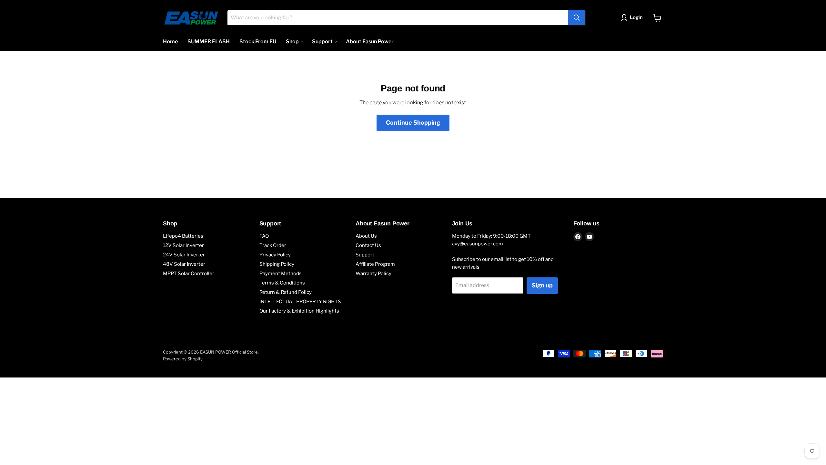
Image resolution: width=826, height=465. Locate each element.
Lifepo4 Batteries (183, 236)
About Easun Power (370, 41)
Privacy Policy (275, 255)
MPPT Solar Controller (188, 273)
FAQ (264, 236)
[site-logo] (191, 17)
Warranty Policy (373, 273)
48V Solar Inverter (184, 264)
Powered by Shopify (183, 358)
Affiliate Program (375, 264)
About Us (366, 236)
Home (170, 41)
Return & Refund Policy (285, 292)
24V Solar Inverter (184, 255)
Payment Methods (280, 273)
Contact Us (368, 245)
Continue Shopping (413, 122)
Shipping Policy (276, 264)
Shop (293, 41)
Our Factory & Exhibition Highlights (299, 311)
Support (323, 41)
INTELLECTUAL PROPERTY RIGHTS (300, 302)
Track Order (272, 245)
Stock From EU (257, 41)
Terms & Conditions (282, 283)
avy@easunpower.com (477, 244)
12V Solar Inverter (183, 245)
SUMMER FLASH (208, 41)
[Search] (576, 17)
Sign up (542, 285)
